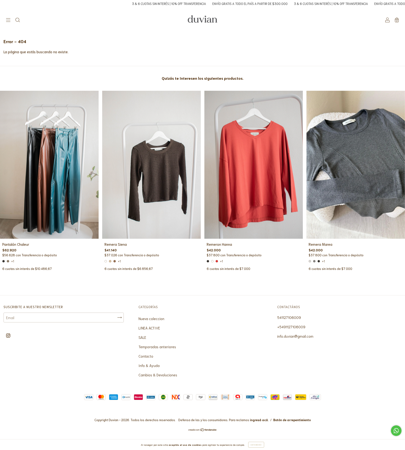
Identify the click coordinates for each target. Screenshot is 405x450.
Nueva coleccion (151, 318)
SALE (142, 337)
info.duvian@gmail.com (295, 336)
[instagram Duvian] (8, 335)
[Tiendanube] (202, 429)
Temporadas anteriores (157, 346)
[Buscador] (17, 20)
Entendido (256, 444)
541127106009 (289, 317)
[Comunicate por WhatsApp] (396, 430)
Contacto (146, 356)
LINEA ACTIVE (149, 327)
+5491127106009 (291, 326)
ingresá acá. (259, 420)
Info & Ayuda (149, 365)
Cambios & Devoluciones (158, 374)
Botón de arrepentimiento (292, 420)
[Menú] (8, 20)
